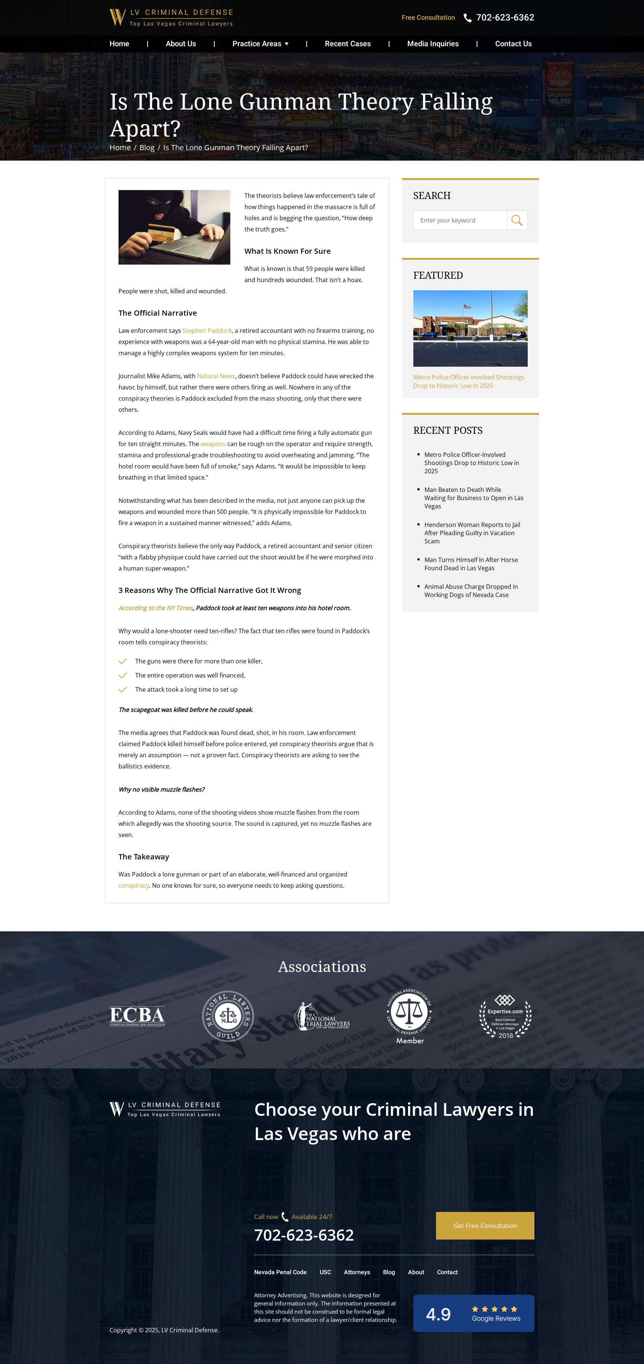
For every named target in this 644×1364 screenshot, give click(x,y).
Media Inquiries (433, 43)
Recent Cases (348, 43)
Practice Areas (257, 43)
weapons (213, 444)
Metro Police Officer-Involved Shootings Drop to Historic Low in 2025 (468, 381)
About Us (181, 43)
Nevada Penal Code (280, 1272)
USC (325, 1272)
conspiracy (134, 885)
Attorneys (357, 1272)
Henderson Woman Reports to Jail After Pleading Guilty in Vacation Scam (472, 533)
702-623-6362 (304, 1234)
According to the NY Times (156, 608)
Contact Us (513, 43)
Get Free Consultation (485, 1225)
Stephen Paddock (207, 330)
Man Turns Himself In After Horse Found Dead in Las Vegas (471, 564)
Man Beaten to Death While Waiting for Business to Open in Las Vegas (474, 498)
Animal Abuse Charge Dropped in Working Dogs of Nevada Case (471, 590)
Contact (447, 1272)
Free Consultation (428, 18)
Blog (389, 1272)
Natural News (216, 376)
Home (119, 43)
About (416, 1272)
